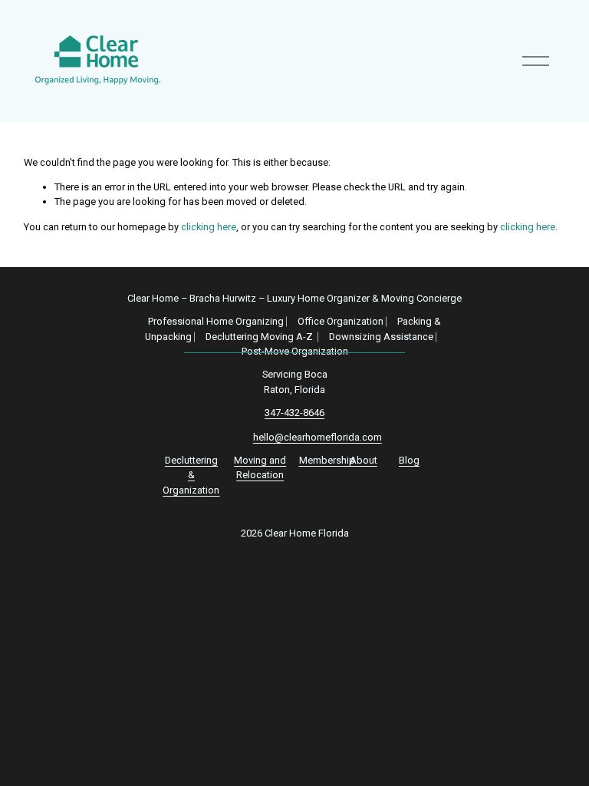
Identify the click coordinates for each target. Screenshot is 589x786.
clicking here (208, 227)
